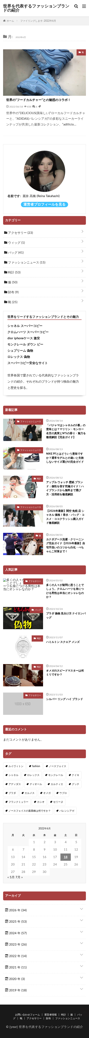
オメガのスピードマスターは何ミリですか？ (65, 672)
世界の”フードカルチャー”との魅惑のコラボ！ (38, 100)
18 (65, 857)
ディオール (36, 784)
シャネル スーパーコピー (24, 325)
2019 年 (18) (17, 990)
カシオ (40, 802)
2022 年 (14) (17, 956)
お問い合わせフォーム (27, 1014)
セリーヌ (58, 802)
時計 (13, 272)
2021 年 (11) (17, 967)
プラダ (12, 793)
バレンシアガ (66, 811)
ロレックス (33, 775)
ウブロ (63, 793)
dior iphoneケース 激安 (23, 338)
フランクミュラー (18, 802)
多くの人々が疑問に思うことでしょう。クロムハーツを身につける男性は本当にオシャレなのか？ (65, 591)
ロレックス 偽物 (18, 356)
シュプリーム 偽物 (20, 350)
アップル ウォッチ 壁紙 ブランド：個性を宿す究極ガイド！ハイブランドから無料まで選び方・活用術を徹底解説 (65, 488)
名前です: (14, 196)
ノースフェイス (57, 766)
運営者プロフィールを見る (44, 204)
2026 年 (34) (17, 910)
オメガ (47, 793)
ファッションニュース (26, 262)
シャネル (13, 775)
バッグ (15, 252)
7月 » (19, 877)
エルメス (30, 793)
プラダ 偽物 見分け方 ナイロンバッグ (66, 615)
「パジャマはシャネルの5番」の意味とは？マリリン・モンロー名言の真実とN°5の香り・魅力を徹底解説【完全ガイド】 (66, 431)
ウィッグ (16, 242)
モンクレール (55, 775)
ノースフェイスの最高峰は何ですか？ (29, 811)
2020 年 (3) (16, 979)
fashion (36, 766)
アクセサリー (20, 232)
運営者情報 (50, 1014)
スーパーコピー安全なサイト (27, 363)
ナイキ (75, 775)
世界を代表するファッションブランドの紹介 (36, 8)
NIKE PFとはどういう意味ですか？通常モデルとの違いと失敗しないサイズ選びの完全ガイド (65, 458)
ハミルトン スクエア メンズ (63, 642)
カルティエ (57, 784)
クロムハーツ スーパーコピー (28, 332)
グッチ (75, 784)
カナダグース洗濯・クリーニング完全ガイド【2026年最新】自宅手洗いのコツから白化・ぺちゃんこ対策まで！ (65, 545)
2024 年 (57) (17, 933)
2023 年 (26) (17, 944)
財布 (13, 292)
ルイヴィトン (15, 766)
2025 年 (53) (17, 921)
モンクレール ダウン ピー (25, 344)
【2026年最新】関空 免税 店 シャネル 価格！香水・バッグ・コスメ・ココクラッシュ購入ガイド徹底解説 (65, 517)
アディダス (14, 784)
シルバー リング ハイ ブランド (64, 699)
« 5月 (11, 877)
